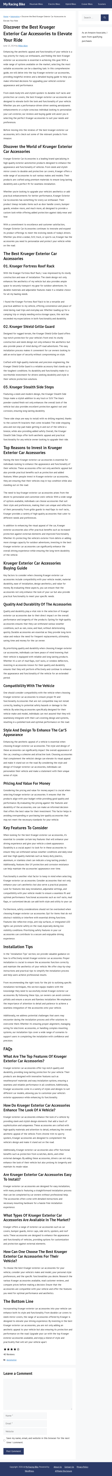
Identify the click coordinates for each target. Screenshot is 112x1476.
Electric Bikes (54, 4)
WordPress (29, 1471)
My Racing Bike (14, 4)
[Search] (105, 17)
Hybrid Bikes (71, 4)
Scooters (102, 4)
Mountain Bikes (36, 4)
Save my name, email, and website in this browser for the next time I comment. (38, 1440)
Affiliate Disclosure (63, 1471)
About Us (58, 1467)
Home (5, 16)
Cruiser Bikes (87, 4)
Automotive (15, 16)
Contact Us (69, 1467)
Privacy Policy (82, 1467)
